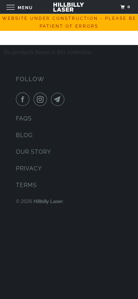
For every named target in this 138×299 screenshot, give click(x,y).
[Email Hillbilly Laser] (59, 99)
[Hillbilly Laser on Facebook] (24, 99)
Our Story (33, 151)
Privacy (29, 168)
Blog (24, 135)
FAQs (24, 118)
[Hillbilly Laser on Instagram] (42, 99)
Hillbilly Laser (48, 201)
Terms (26, 185)
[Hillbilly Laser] (69, 7)
